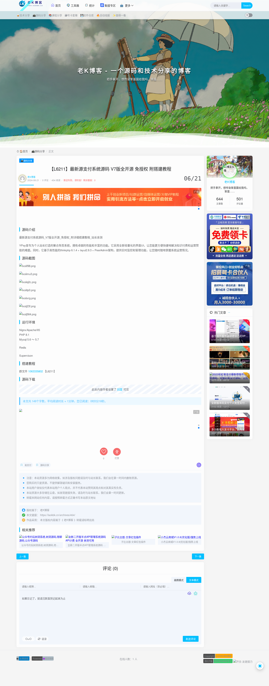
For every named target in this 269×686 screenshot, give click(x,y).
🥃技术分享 (23, 15)
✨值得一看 (119, 15)
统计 (91, 5)
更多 (127, 5)
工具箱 (74, 5)
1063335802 (35, 371)
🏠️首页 (24, 151)
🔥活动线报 (103, 15)
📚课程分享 (55, 15)
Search (247, 5)
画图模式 (179, 580)
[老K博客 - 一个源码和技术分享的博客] (31, 5)
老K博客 (31, 176)
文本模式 (194, 580)
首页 (58, 5)
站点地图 (43, 658)
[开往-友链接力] (243, 661)
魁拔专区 (110, 5)
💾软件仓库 (87, 15)
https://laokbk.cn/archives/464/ (57, 515)
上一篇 (22, 556)
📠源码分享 (39, 15)
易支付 (28, 465)
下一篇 (198, 556)
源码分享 (44, 465)
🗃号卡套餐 (71, 15)
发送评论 (191, 639)
